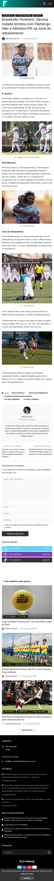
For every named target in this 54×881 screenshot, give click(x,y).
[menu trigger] (49, 4)
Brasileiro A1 (8, 15)
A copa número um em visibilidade (16, 825)
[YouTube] (29, 868)
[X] (27, 548)
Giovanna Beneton (13, 724)
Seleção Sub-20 (38, 664)
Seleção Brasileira (22, 664)
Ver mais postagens (27, 420)
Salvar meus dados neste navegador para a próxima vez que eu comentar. (26, 526)
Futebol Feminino (31, 399)
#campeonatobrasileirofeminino (18, 396)
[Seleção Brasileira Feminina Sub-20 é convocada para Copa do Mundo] (27, 650)
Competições (23, 711)
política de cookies (27, 874)
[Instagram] (27, 554)
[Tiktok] (34, 868)
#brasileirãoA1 (18, 393)
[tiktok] (27, 559)
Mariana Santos (13, 39)
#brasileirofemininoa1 (38, 393)
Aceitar (27, 878)
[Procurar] (44, 4)
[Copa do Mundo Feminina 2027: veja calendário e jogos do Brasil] (27, 602)
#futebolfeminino (12, 399)
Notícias (38, 15)
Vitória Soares (11, 628)
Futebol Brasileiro (24, 15)
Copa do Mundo (10, 616)
